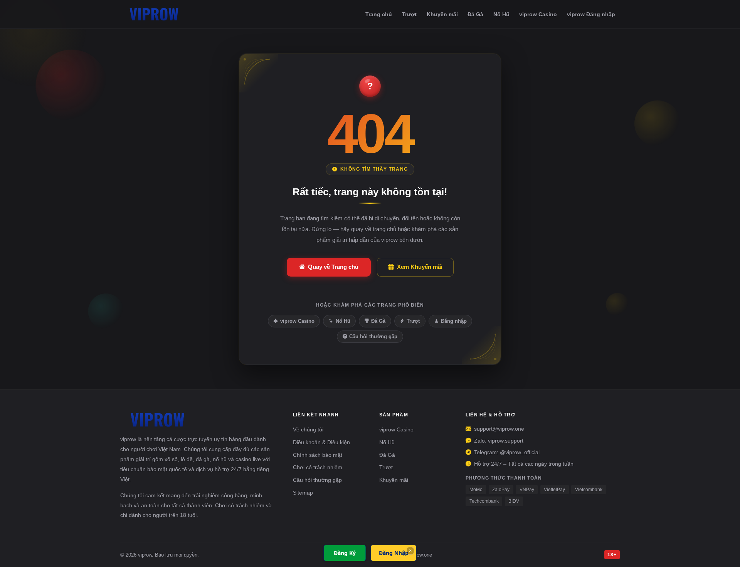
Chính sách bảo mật (317, 455)
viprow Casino (538, 14)
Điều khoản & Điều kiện (321, 442)
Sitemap (303, 493)
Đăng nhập (454, 321)
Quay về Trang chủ (333, 266)
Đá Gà (475, 14)
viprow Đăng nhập (591, 14)
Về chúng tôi (308, 429)
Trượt (409, 14)
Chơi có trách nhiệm (317, 467)
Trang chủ (378, 14)
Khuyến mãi (442, 14)
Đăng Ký (345, 553)
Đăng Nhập (394, 553)
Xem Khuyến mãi (419, 266)
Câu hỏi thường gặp (373, 336)
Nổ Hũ (501, 14)
